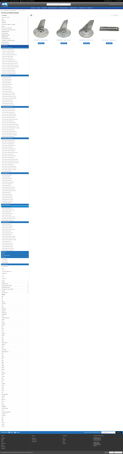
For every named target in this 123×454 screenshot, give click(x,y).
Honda (3, 269)
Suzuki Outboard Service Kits (7, 194)
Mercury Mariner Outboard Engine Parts (9, 148)
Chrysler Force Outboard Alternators (8, 49)
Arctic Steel (3, 303)
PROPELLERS (89, 7)
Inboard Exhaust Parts (5, 42)
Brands (2, 439)
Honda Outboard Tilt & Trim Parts (7, 101)
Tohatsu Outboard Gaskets (6, 211)
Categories (3, 438)
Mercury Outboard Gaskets (6, 171)
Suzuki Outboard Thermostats (7, 197)
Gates (3, 339)
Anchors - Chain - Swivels (6, 17)
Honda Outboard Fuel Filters (7, 89)
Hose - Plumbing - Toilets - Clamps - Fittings (8, 29)
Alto (2, 300)
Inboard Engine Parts (5, 33)
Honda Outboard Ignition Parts (7, 91)
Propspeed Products (5, 283)
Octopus (3, 376)
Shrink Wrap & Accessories (6, 287)
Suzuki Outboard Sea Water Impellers (8, 187)
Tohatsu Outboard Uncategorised (7, 220)
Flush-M (3, 335)
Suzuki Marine (4, 406)
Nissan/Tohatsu (4, 273)
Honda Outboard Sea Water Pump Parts (9, 96)
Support (2, 445)
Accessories (4, 251)
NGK (2, 371)
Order (64, 438)
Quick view (41, 27)
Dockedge (3, 323)
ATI (2, 298)
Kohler (3, 353)
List (33, 15)
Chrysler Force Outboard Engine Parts (8, 51)
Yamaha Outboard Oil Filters (6, 234)
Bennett (3, 307)
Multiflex (3, 369)
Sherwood (3, 399)
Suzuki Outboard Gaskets (6, 202)
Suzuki (3, 276)
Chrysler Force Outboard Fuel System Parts (9, 54)
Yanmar (3, 424)
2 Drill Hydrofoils (4, 259)
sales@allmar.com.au (96, 437)
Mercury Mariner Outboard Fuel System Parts (9, 152)
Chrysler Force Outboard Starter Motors (8, 68)
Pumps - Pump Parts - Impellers (7, 285)
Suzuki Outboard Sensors (6, 192)
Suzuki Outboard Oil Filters (6, 185)
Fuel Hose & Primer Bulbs (6, 255)
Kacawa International (5, 351)
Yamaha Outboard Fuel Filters (7, 227)
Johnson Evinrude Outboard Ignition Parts (9, 122)
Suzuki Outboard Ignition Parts (7, 183)
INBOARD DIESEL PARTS (52, 7)
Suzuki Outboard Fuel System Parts (8, 182)
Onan (2, 378)
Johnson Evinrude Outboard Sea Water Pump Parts (10, 127)
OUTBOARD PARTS (82, 7)
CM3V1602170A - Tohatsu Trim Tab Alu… (41, 40)
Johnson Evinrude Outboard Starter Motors (9, 131)
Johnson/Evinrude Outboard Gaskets (8, 136)
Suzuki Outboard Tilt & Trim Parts (7, 199)
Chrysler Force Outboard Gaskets (7, 56)
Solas (3, 403)
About (2, 441)
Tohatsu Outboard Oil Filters (6, 215)
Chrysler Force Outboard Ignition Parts (8, 59)
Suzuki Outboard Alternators (7, 175)
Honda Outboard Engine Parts (7, 87)
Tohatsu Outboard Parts (6, 204)
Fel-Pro (3, 330)
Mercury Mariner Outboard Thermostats (8, 145)
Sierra (3, 401)
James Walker (4, 349)
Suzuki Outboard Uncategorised (7, 201)
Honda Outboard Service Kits (7, 79)
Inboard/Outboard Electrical (6, 38)
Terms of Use (34, 441)
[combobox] (57, 4)
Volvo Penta (4, 278)
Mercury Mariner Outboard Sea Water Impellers (10, 159)
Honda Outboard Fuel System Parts (8, 105)
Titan (2, 410)
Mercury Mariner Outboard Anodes (8, 143)
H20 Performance (4, 342)
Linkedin (12, 432)
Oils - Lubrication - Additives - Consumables (8, 24)
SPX (2, 392)
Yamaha (3, 280)
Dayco (3, 321)
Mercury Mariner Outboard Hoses (7, 154)
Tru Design (3, 413)
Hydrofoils (3, 257)
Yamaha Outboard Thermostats (7, 246)
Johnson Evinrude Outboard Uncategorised (9, 134)
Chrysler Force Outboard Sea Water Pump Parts (10, 65)
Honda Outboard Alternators (7, 80)
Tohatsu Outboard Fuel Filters (7, 208)
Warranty (64, 443)
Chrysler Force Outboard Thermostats (8, 70)
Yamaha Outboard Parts (6, 222)
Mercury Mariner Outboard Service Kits (8, 140)
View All (3, 426)
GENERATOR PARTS (73, 7)
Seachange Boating (5, 394)
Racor (3, 387)
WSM (2, 419)
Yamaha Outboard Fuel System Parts (8, 229)
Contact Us (3, 448)
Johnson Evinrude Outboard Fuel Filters (8, 117)
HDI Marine (3, 344)
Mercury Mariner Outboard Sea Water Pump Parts (10, 162)
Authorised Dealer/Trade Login (114, 4)
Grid (31, 15)
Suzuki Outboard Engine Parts (7, 178)
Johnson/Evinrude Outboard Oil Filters (8, 108)
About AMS (3, 446)
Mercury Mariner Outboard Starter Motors (9, 166)
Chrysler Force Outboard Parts (7, 47)
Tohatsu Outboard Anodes (6, 206)
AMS (2, 296)
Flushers (3, 253)
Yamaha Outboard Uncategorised (7, 250)
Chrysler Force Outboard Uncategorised (8, 73)
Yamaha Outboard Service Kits (7, 243)
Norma (3, 374)
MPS (2, 358)
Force (3, 268)
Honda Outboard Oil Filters (6, 77)
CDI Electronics (4, 312)
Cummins (3, 319)
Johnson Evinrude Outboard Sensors (8, 129)
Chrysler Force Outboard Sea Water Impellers (9, 61)
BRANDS (38, 7)
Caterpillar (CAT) (4, 314)
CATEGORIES (33, 7)
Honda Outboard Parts (5, 75)
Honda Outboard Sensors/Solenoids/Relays (9, 98)
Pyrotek (3, 385)
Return (64, 441)
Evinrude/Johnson (5, 266)
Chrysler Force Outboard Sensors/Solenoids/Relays (10, 66)
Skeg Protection (4, 264)
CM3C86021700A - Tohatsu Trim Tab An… (64, 40)
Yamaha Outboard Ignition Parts (7, 232)
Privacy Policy (34, 439)
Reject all (111, 452)
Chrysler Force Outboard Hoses (7, 58)
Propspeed (3, 383)
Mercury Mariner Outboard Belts (7, 147)
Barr (2, 305)
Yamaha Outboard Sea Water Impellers (8, 236)
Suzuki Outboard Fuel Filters (6, 180)
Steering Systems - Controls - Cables (7, 289)
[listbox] (116, 15)
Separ (3, 397)
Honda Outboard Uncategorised (7, 103)
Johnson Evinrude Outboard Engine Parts (9, 115)
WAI (2, 417)
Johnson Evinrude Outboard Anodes (8, 112)
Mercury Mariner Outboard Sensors (8, 164)
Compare (40, 29)
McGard (3, 365)
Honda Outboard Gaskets (6, 82)
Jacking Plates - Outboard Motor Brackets (8, 40)
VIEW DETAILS (41, 43)
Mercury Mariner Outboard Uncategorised (9, 169)
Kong (2, 355)
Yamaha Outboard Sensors (6, 241)
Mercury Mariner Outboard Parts (7, 138)
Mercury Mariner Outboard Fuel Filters (8, 150)
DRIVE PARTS (44, 7)
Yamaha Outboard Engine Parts (7, 225)
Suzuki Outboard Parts (5, 173)
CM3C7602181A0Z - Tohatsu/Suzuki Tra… (109, 40)
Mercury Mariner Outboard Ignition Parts (9, 155)
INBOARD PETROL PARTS (63, 7)
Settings (106, 452)
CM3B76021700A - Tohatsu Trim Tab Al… (86, 40)
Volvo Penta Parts (4, 292)
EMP (2, 326)
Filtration (3, 26)
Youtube (18, 432)
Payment (64, 439)
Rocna (3, 390)
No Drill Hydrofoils (5, 262)
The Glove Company (5, 408)
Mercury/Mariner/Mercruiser (6, 271)
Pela (2, 381)
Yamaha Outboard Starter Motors (7, 244)
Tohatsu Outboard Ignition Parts (7, 213)
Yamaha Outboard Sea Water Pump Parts (9, 239)
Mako (2, 360)
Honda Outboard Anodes (6, 86)
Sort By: (112, 15)
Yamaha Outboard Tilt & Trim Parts (8, 248)
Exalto (3, 328)
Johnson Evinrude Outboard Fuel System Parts (10, 119)
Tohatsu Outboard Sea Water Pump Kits (9, 218)
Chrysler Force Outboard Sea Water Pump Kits (10, 63)
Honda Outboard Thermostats (7, 84)
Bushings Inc (4, 310)
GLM (2, 337)
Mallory (3, 362)
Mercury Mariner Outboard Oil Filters (8, 157)
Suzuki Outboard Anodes (6, 176)
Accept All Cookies (118, 452)
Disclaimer (33, 438)
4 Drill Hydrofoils (4, 260)
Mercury (3, 367)
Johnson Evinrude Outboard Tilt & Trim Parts (9, 133)
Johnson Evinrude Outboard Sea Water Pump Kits (10, 126)
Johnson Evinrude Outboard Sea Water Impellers (10, 124)
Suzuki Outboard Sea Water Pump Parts (9, 190)
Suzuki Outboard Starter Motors (7, 195)
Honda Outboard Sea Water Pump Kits (8, 94)
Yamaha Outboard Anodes (6, 224)
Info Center (3, 443)
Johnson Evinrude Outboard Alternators (8, 110)
